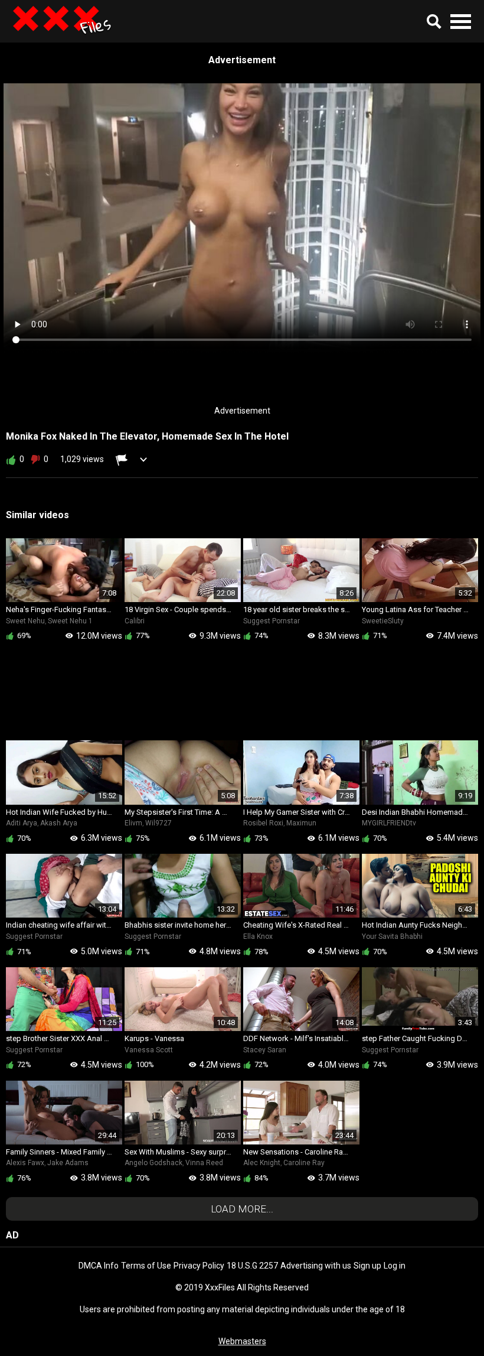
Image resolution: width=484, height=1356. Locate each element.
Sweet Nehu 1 (70, 621)
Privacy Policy (199, 1265)
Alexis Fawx (25, 1163)
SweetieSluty (383, 621)
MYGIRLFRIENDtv (389, 823)
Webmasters (242, 1341)
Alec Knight (261, 1163)
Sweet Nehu (25, 621)
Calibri (135, 621)
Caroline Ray (304, 1163)
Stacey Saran (264, 1050)
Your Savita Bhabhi (392, 936)
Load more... (242, 1209)
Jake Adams (68, 1163)
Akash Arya (58, 823)
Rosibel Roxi (263, 823)
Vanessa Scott (149, 1050)
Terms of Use (146, 1265)
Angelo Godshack (153, 1163)
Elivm (133, 823)
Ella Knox (258, 936)
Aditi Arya (21, 823)
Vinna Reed (204, 1163)
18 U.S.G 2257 (252, 1265)
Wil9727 (158, 823)
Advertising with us (315, 1265)
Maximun (301, 823)
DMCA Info (99, 1265)
